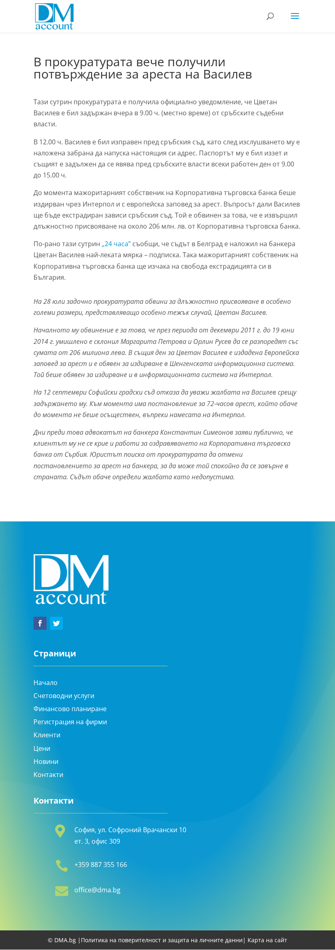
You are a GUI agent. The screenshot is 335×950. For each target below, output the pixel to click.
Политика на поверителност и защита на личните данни (162, 940)
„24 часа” (116, 243)
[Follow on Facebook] (40, 623)
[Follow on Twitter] (56, 623)
